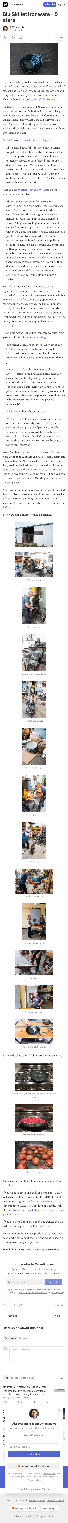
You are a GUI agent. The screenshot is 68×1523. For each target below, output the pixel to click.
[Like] (6, 37)
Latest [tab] (14, 1377)
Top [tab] (6, 1377)
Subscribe (50, 4)
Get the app (49, 1508)
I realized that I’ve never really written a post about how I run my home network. (25, 1392)
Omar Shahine (17, 27)
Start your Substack (26, 1508)
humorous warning (34, 337)
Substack (18, 1516)
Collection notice (55, 1500)
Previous (12, 1316)
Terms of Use (49, 1473)
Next (57, 1316)
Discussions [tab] (27, 1377)
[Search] (62, 1378)
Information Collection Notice (40, 1476)
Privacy (33, 1500)
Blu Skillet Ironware (46, 100)
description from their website (31, 190)
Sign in (61, 4)
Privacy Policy (34, 1479)
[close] (58, 1409)
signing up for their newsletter (35, 1201)
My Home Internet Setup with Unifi (25, 1386)
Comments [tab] (10, 1338)
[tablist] (16, 1338)
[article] (34, 1394)
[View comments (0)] (13, 37)
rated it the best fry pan (37, 140)
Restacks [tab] (23, 1338)
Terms (41, 1500)
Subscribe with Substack (36, 1466)
